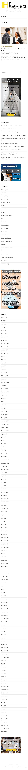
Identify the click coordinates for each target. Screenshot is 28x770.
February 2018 (4, 641)
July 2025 (3, 359)
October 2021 (4, 505)
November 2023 (5, 424)
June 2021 (3, 518)
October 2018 (4, 615)
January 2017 (4, 683)
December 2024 (5, 382)
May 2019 (3, 592)
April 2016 (3, 712)
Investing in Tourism (6, 238)
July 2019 (3, 586)
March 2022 (4, 489)
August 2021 (4, 511)
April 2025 (3, 369)
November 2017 (5, 650)
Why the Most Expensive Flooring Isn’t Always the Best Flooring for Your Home (13, 153)
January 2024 (4, 417)
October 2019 (4, 576)
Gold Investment (5, 225)
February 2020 (4, 563)
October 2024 (4, 388)
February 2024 (4, 414)
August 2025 (4, 356)
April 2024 (3, 408)
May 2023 (3, 443)
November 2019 (5, 573)
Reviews (3, 251)
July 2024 (3, 398)
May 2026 (3, 327)
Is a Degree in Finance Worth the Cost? (13, 50)
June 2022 (3, 479)
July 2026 (3, 320)
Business (3, 192)
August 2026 (4, 317)
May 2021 (3, 521)
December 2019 (5, 570)
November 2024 (5, 385)
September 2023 (5, 430)
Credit (2, 205)
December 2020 (5, 537)
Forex (2, 218)
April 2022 (3, 485)
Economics (3, 209)
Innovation (3, 231)
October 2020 (4, 544)
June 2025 (3, 363)
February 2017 (4, 680)
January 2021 (4, 534)
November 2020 (5, 540)
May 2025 (3, 366)
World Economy (5, 264)
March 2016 (4, 715)
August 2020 (4, 550)
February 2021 (4, 531)
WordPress (9, 767)
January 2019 (4, 605)
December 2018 (4, 608)
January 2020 (4, 566)
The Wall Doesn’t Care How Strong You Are (11, 132)
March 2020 (4, 560)
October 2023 (4, 427)
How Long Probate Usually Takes (9, 129)
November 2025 (5, 346)
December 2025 (5, 343)
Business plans (4, 199)
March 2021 (4, 527)
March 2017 (4, 676)
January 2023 (4, 456)
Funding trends (5, 222)
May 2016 (3, 709)
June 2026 (3, 324)
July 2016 (3, 702)
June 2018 (3, 628)
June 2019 (3, 589)
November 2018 (5, 612)
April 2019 (3, 595)
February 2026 (4, 337)
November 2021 (5, 502)
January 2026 (4, 340)
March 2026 (4, 333)
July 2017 (3, 663)
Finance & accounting (6, 215)
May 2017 (3, 670)
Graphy (17, 767)
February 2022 (4, 492)
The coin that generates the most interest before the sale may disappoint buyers (13, 158)
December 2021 (4, 498)
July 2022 (3, 476)
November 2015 (5, 728)
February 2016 (4, 718)
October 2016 (4, 692)
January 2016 (4, 722)
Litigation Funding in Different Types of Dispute (12, 146)
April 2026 (3, 330)
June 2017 (3, 667)
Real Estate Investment (6, 247)
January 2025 (4, 379)
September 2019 (5, 579)
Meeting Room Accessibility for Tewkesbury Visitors (13, 135)
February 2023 (4, 453)
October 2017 (4, 654)
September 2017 (5, 657)
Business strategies (5, 202)
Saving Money (4, 254)
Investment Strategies (7, 46)
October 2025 (4, 350)
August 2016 (4, 699)
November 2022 (5, 463)
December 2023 (5, 421)
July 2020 (3, 553)
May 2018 (3, 631)
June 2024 (3, 401)
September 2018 (5, 618)
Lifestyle (3, 244)
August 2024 (4, 395)
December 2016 (5, 686)
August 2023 (4, 434)
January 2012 (4, 731)
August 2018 (4, 621)
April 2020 (3, 557)
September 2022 (5, 469)
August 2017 (4, 660)
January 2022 (4, 495)
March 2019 (4, 599)
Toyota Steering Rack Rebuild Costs (9, 143)
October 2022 (4, 466)
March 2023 (4, 450)
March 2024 (4, 411)
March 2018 (4, 637)
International (4, 235)
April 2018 (3, 634)
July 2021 (3, 515)
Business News (4, 196)
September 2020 (5, 547)
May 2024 (3, 405)
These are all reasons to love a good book (11, 149)
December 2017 (4, 647)
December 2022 (5, 460)
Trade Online (4, 260)
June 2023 (3, 440)
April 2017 (3, 673)
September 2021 (5, 508)
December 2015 (4, 725)
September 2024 (5, 392)
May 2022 (3, 482)
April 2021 (3, 524)
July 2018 (3, 624)
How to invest (4, 228)
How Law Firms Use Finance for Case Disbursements (13, 125)
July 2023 (3, 437)
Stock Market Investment (7, 257)
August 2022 (4, 472)
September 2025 (5, 353)
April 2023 (3, 447)
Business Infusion (16, 765)
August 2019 (4, 582)
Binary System (4, 189)
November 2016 (5, 689)
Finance (3, 212)
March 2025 (4, 372)
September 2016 (5, 696)
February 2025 (4, 375)
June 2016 (3, 705)
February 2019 (4, 602)
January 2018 (4, 644)
